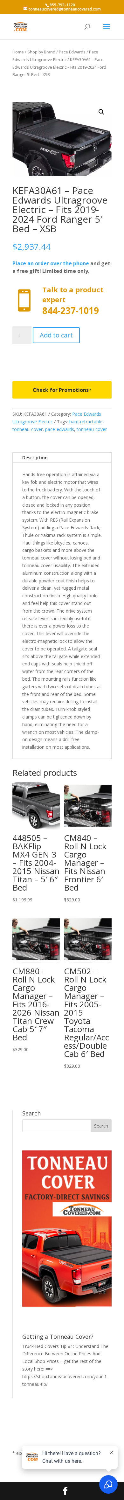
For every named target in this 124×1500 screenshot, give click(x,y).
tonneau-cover (92, 429)
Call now (62, 301)
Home (18, 52)
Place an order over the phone (50, 263)
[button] (101, 112)
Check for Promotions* (62, 389)
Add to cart (56, 335)
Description (35, 458)
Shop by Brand (41, 52)
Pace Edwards (72, 52)
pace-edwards (59, 429)
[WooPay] (62, 358)
